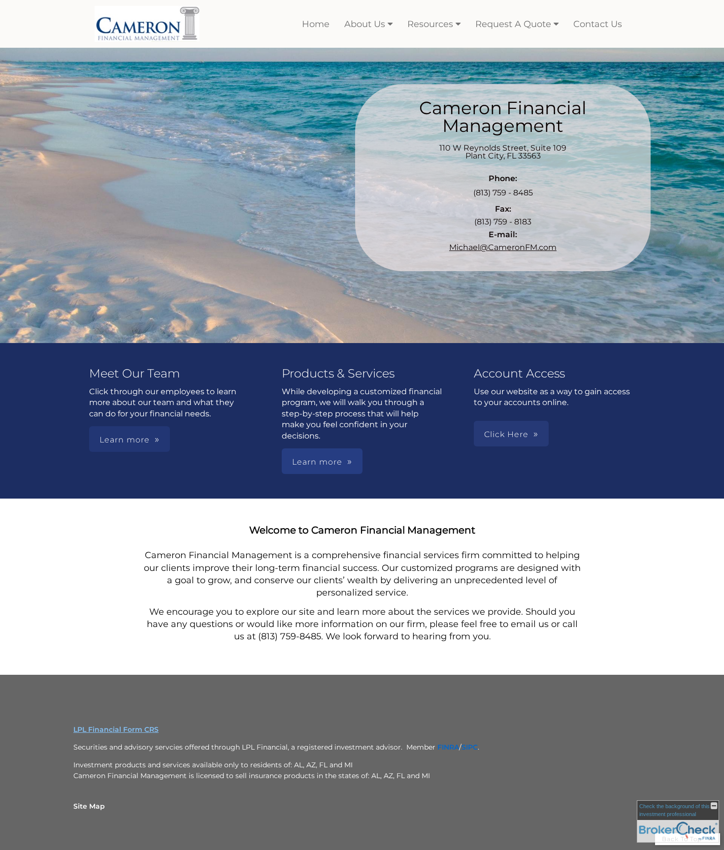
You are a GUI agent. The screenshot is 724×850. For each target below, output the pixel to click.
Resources (430, 24)
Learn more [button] (124, 439)
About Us (364, 24)
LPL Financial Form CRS (116, 729)
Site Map (89, 806)
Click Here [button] (506, 434)
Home (315, 24)
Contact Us (597, 24)
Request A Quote (513, 24)
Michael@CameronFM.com (503, 247)
